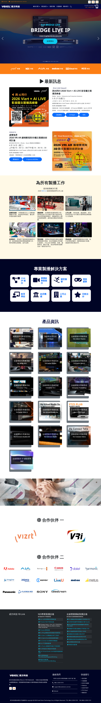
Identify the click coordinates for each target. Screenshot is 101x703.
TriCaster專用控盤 (45, 630)
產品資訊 (44, 6)
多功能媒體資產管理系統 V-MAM (77, 631)
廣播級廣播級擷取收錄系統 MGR (77, 636)
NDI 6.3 (44, 191)
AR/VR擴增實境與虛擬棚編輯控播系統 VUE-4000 (78, 625)
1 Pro (50, 624)
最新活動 (52, 6)
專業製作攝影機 (72, 644)
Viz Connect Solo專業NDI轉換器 (48, 641)
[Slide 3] (52, 61)
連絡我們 (56, 674)
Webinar (84, 685)
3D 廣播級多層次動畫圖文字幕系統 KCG (79, 619)
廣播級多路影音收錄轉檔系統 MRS (77, 639)
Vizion (47, 624)
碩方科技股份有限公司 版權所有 (18, 700)
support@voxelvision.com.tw (62, 687)
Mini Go (49, 626)
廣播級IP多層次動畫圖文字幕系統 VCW (78, 628)
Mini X (45, 626)
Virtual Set (44, 627)
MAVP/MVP (85, 688)
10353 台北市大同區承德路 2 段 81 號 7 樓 (64, 678)
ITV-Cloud (85, 690)
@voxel (56, 691)
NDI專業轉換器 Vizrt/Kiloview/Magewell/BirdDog (48, 656)
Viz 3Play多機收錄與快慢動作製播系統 (50, 633)
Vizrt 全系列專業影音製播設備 (48, 619)
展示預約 (84, 678)
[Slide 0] (44, 61)
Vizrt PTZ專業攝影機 (45, 643)
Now (40, 627)
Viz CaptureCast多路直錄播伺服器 (49, 638)
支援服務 (59, 6)
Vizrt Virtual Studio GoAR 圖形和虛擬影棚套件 (50, 652)
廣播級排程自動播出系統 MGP (76, 634)
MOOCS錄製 (85, 683)
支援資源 (84, 681)
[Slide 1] (46, 61)
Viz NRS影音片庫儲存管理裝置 (48, 649)
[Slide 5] (57, 61)
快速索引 (85, 674)
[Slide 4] (54, 61)
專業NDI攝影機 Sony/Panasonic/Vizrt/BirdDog (47, 660)
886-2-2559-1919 (58, 682)
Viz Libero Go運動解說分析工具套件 (49, 635)
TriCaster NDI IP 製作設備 (47, 622)
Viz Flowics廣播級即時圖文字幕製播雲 (50, 646)
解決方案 (36, 6)
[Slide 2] (49, 61)
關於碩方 (66, 6)
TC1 (54, 624)
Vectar (58, 626)
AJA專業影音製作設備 (74, 642)
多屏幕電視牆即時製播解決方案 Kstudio (79, 622)
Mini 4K (41, 626)
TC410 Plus (59, 624)
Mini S (54, 626)
